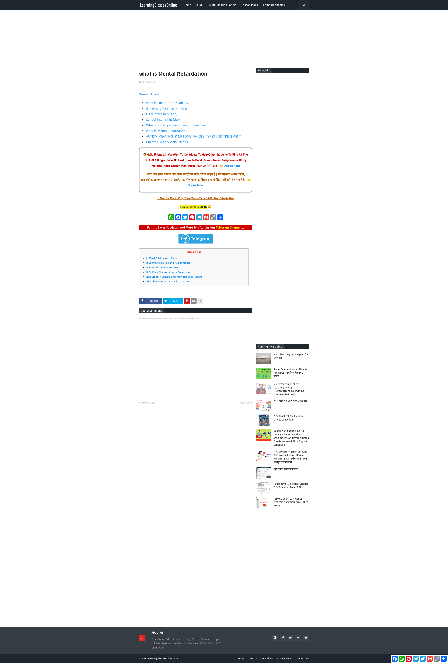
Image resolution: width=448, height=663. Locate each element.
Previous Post (148, 402)
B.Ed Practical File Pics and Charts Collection (288, 418)
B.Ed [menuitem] (199, 5)
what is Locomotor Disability (167, 103)
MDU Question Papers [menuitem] (222, 5)
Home (241, 658)
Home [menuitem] (187, 5)
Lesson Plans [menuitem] (250, 5)
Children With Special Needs (167, 142)
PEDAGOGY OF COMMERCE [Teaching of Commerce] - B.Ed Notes (291, 502)
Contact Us (303, 658)
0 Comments (149, 81)
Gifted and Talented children (167, 108)
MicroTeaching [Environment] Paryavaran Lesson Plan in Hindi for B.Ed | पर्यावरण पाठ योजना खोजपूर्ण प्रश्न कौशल (291, 457)
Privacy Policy (285, 658)
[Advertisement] (224, 39)
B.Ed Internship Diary (161, 114)
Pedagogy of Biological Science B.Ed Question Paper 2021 (291, 485)
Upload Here (232, 166)
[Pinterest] (187, 301)
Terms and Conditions (261, 658)
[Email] (194, 301)
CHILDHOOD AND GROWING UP (290, 401)
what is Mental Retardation (166, 131)
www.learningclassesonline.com (160, 658)
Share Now (195, 185)
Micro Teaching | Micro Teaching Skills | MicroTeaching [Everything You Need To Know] (289, 389)
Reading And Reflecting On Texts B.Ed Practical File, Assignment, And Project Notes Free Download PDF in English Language (291, 438)
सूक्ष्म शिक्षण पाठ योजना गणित (286, 469)
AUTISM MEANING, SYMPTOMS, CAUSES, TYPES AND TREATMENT (193, 136)
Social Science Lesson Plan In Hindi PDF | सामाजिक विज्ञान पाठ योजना (290, 373)
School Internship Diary (163, 119)
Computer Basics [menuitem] (274, 5)
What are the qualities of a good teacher (175, 125)
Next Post (245, 402)
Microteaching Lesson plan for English (291, 356)
